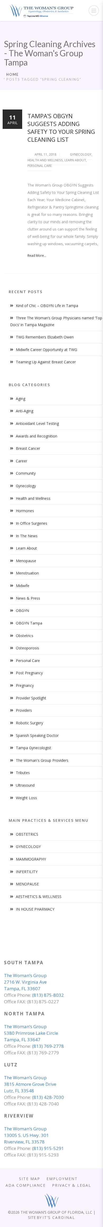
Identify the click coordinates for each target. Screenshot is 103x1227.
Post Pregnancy (29, 672)
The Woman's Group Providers (42, 760)
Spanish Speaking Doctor (37, 735)
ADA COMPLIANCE (26, 1185)
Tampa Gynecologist (33, 747)
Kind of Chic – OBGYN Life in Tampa (47, 305)
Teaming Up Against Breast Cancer (46, 361)
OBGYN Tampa (29, 623)
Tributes (23, 772)
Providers (24, 710)
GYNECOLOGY (28, 846)
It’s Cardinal (59, 1217)
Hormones (25, 510)
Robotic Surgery (29, 722)
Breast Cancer (28, 448)
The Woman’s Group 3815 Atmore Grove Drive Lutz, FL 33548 (30, 1084)
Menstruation (27, 573)
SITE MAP (29, 1178)
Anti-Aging (24, 410)
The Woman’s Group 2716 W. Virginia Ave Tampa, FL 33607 (25, 982)
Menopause (26, 560)
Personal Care (39, 165)
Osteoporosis (27, 647)
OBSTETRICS (27, 834)
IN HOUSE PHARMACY (35, 909)
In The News (27, 535)
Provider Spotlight (31, 697)
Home (12, 74)
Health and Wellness (45, 160)
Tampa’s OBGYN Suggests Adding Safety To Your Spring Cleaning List (61, 127)
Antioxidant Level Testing (37, 423)
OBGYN (22, 610)
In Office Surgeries (31, 523)
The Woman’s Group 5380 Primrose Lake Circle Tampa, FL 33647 (31, 1033)
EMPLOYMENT (62, 1178)
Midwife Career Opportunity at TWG (46, 349)
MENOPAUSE (27, 883)
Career (21, 460)
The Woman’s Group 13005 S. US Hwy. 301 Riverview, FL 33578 (26, 1135)
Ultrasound (25, 785)
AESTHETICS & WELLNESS (39, 896)
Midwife (22, 585)
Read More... (36, 255)
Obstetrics (24, 635)
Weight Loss (26, 797)
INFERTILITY (27, 871)
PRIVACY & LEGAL (71, 1185)
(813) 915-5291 (48, 1148)
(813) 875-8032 (48, 995)
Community (26, 473)
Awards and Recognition (36, 436)
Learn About (75, 160)
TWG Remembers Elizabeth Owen (45, 337)
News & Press (28, 598)
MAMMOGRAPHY (31, 859)
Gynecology (80, 154)
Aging (20, 398)
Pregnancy (25, 685)
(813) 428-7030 (48, 1097)
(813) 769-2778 (48, 1046)
